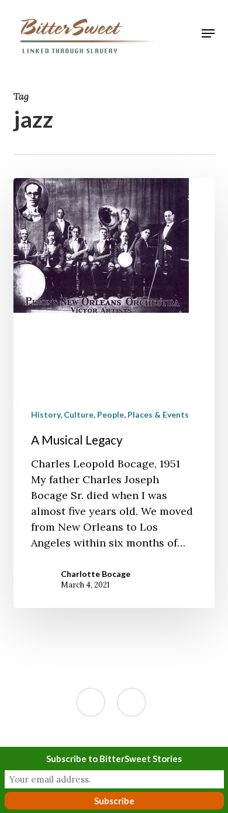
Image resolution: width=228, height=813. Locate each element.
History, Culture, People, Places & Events (110, 414)
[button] (208, 33)
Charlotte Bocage (95, 574)
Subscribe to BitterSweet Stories (114, 758)
